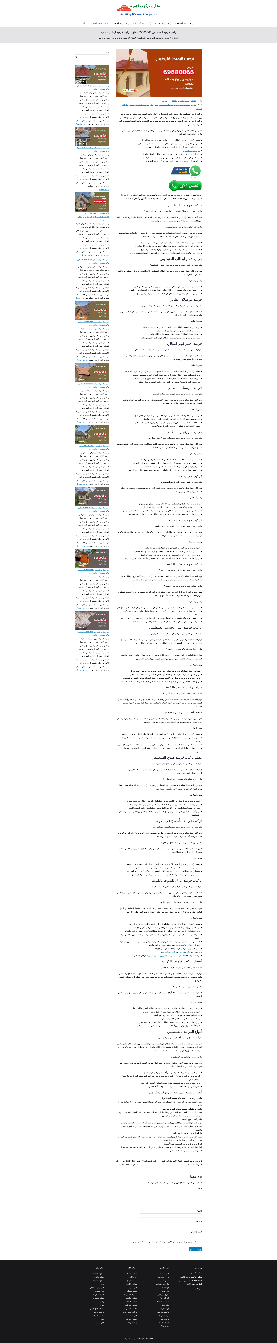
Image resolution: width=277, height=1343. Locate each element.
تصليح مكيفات (98, 1298)
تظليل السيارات (130, 1308)
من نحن (198, 1288)
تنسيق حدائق (131, 1319)
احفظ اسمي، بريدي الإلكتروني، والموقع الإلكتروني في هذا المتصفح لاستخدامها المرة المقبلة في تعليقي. (166, 1242)
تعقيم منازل (132, 1291)
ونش (102, 1301)
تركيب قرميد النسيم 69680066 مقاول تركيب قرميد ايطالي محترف (93, 509)
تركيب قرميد (188, 161)
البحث (107, 52)
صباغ (102, 1305)
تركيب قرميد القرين (100, 23)
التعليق (199, 1188)
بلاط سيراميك (184, 952)
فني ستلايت (164, 1273)
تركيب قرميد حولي (164, 23)
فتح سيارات (164, 1308)
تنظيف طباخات (131, 1301)
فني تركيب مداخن (97, 1287)
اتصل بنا (198, 1268)
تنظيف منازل (131, 1273)
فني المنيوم (99, 1291)
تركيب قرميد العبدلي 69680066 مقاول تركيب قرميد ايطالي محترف (93, 87)
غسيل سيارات (98, 1294)
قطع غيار (100, 1322)
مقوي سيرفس (163, 1294)
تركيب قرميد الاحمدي (143, 23)
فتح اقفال (165, 1287)
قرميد (164, 101)
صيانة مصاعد (164, 1322)
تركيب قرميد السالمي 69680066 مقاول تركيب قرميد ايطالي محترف (92, 149)
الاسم (199, 1211)
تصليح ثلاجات (99, 1277)
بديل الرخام (132, 1322)
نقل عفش (165, 1305)
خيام (102, 1319)
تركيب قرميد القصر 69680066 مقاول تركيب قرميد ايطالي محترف (93, 571)
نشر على (180, 101)
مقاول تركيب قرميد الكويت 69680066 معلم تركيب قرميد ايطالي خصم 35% (189, 1280)
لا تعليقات (199, 109)
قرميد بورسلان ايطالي (157, 105)
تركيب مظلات (171, 952)
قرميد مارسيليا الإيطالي (129, 105)
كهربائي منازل (163, 1298)
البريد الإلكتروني (196, 1221)
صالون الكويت (131, 1284)
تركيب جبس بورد (166, 955)
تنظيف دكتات (131, 1298)
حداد (160, 195)
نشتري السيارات (130, 1294)
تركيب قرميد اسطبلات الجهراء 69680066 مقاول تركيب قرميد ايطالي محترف (93, 216)
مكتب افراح (132, 1280)
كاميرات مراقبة (163, 1301)
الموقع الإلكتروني (196, 1232)
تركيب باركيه (152, 955)
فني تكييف (132, 1287)
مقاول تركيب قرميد (184, 945)
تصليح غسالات (98, 1273)
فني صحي (165, 1291)
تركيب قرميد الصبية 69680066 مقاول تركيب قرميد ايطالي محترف (93, 323)
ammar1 (193, 101)
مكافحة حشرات (162, 1284)
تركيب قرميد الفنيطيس (188, 105)
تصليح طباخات (131, 1305)
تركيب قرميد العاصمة (185, 23)
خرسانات (133, 1277)
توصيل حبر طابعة (97, 1315)
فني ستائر (133, 1315)
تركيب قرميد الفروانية (121, 23)
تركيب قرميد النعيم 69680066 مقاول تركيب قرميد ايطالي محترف (94, 447)
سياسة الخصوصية (195, 1273)
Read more (81, 124)
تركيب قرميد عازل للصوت (172, 105)
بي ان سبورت (163, 1277)
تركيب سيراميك (163, 1312)
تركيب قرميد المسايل (191, 150)
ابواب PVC (164, 1326)
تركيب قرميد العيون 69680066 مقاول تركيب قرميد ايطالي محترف (93, 633)
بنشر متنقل (164, 1280)
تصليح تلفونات (98, 1280)
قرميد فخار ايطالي (143, 105)
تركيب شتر (164, 1319)
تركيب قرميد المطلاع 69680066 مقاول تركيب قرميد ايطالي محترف (93, 261)
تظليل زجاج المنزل (96, 1308)
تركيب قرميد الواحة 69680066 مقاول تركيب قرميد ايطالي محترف (93, 385)
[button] (176, 23)
